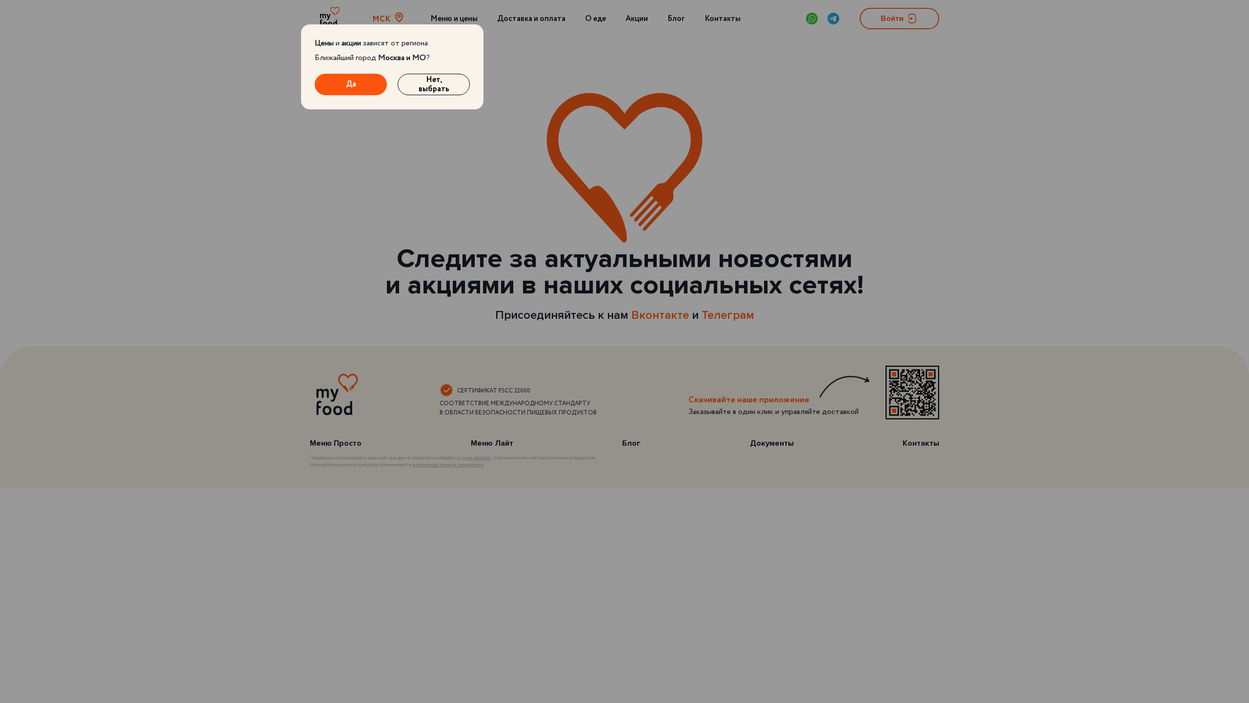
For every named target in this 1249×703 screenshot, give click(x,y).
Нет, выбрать (434, 84)
